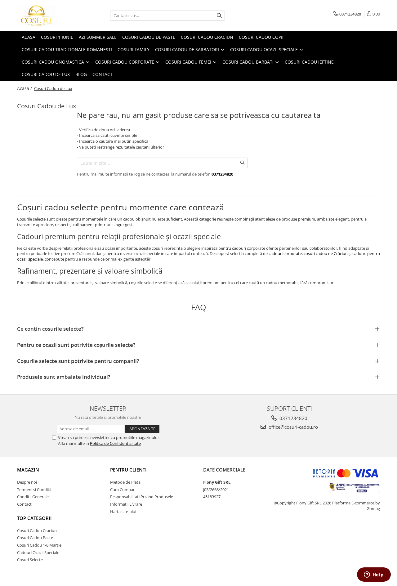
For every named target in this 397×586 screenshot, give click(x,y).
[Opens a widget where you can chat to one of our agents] (374, 575)
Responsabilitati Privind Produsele (141, 496)
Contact (24, 504)
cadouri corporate (285, 253)
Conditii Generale (33, 496)
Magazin (28, 470)
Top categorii (34, 518)
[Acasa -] (48, 15)
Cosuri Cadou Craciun (37, 530)
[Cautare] (219, 16)
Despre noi (27, 482)
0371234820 (292, 418)
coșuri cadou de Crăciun (326, 253)
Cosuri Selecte (30, 559)
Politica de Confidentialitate (115, 443)
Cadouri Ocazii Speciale (38, 552)
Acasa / (25, 88)
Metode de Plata (125, 482)
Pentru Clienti (128, 470)
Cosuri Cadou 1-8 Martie (39, 545)
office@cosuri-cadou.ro (292, 427)
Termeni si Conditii (34, 489)
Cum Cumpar (122, 489)
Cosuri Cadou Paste (35, 537)
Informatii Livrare (126, 504)
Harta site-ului (123, 511)
